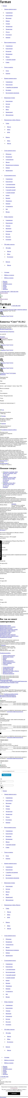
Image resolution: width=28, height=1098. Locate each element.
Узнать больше (3, 460)
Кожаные (8, 37)
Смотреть (13, 504)
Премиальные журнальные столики (9, 629)
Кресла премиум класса (10, 42)
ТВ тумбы (8, 248)
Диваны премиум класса (10, 9)
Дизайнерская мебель (5, 653)
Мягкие (7, 56)
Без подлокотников (10, 187)
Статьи (4, 287)
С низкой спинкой (10, 192)
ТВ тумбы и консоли (9, 244)
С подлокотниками (10, 184)
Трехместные (9, 29)
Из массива (8, 51)
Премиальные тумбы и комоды (7, 630)
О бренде (5, 282)
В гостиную (9, 34)
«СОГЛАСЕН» (14, 1088)
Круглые (8, 104)
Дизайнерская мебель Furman (11, 694)
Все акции (2, 530)
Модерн (8, 212)
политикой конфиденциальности (15, 711)
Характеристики (4, 331)
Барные (7, 195)
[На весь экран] (3, 1078)
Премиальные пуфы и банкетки (8, 634)
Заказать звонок (4, 292)
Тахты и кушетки (8, 67)
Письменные (9, 156)
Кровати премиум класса (10, 78)
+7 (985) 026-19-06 (13, 291)
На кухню (8, 236)
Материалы (3, 374)
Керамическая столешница (12, 165)
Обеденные (8, 154)
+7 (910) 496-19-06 (4, 291)
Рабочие (8, 167)
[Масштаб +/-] (4, 1078)
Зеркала (5, 658)
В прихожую (9, 231)
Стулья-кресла (9, 206)
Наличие (5, 281)
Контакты (5, 289)
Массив (7, 106)
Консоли (8, 261)
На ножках (8, 90)
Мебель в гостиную (9, 275)
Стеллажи (6, 272)
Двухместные (9, 26)
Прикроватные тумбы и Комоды (12, 120)
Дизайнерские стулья (5, 633)
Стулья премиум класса (10, 175)
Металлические (9, 115)
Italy (7, 209)
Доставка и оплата (7, 284)
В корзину (2, 336)
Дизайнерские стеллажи (6, 637)
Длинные (8, 225)
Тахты (7, 70)
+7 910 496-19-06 (4, 681)
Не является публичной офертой (8, 696)
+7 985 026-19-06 (13, 681)
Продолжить (3, 1097)
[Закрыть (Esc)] (0, 1078)
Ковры (4, 659)
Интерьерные (9, 54)
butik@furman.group (5, 682)
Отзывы (5, 286)
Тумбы (7, 123)
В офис (7, 62)
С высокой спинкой (10, 59)
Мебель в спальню (8, 277)
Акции (4, 285)
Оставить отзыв (4, 463)
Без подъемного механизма (12, 92)
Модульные (8, 18)
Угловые (8, 23)
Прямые (8, 21)
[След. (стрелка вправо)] (2, 1079)
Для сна (8, 32)
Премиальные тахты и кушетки (7, 626)
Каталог (5, 5)
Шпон (7, 109)
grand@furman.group (22, 681)
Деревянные (9, 201)
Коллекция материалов (8, 673)
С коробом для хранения (12, 87)
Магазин (11, 309)
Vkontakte (12, 682)
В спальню (8, 239)
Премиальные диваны (5, 625)
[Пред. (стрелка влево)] (0, 1079)
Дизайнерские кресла (8, 660)
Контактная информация (6, 680)
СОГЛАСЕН (14, 1093)
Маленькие (8, 228)
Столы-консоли (9, 159)
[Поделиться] (2, 1078)
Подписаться (6, 774)
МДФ (8, 132)
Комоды (8, 137)
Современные (9, 12)
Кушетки (8, 73)
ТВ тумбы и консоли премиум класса (9, 636)
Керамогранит (9, 112)
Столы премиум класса (10, 150)
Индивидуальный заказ (6, 329)
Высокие (8, 198)
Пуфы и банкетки (8, 216)
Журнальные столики (9, 97)
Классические (9, 15)
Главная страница (4, 309)
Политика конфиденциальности (8, 695)
